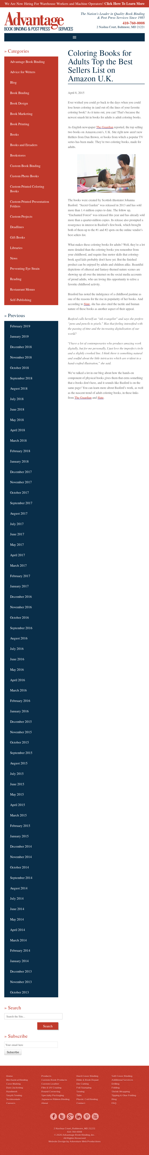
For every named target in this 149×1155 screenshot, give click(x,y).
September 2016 (21, 628)
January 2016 (19, 711)
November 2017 (21, 482)
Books (14, 134)
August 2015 (19, 763)
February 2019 (20, 326)
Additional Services (122, 1080)
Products (46, 1076)
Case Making (13, 1084)
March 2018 (18, 440)
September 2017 (21, 503)
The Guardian (104, 127)
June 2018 (17, 409)
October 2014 (19, 867)
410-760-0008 (134, 23)
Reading (16, 279)
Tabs (79, 1095)
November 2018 (21, 357)
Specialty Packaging (52, 1095)
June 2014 (17, 909)
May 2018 (17, 420)
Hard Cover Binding (87, 1076)
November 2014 (21, 857)
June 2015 (17, 784)
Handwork (11, 1091)
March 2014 (18, 940)
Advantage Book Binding (27, 61)
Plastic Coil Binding (87, 1099)
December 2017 (21, 472)
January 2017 (19, 586)
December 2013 (21, 971)
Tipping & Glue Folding (124, 1095)
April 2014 (17, 929)
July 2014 (17, 898)
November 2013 (21, 982)
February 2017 (20, 576)
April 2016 (17, 680)
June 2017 (17, 534)
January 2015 (19, 836)
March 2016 (18, 690)
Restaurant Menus (22, 289)
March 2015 (18, 815)
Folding (116, 1088)
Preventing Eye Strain (25, 268)
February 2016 (20, 700)
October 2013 (19, 992)
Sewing (80, 1091)
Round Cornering (50, 1091)
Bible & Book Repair (87, 1080)
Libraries (16, 248)
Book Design (19, 103)
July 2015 (17, 773)
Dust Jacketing (14, 1088)
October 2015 (19, 742)
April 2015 (17, 805)
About (44, 1103)
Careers (10, 1103)
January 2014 (19, 961)
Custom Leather (50, 1084)
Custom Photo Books (24, 176)
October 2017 (19, 492)
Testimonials (13, 1099)
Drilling (115, 1084)
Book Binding (19, 93)
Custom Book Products (54, 1080)
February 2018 (20, 451)
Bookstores (18, 155)
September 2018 (21, 378)
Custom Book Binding (25, 165)
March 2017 (18, 565)
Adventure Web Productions (85, 1141)
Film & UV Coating (51, 1088)
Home (9, 1076)
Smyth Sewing (14, 1095)
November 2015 (21, 732)
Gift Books (17, 237)
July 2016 (17, 648)
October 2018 (19, 367)
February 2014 (20, 950)
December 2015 (21, 721)
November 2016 (21, 607)
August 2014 (19, 888)
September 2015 (21, 752)
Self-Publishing (20, 300)
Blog (13, 82)
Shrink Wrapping (121, 1091)
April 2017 (17, 555)
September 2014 (21, 877)
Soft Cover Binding (122, 1076)
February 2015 (20, 825)
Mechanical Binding (17, 1080)
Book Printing (19, 124)
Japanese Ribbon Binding (55, 1099)
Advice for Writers (22, 72)
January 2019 (19, 336)
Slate (87, 304)
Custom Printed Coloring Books (27, 188)
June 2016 (17, 659)
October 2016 (19, 617)
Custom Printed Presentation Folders (29, 203)
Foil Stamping (83, 1088)
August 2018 (19, 388)
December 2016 (21, 596)
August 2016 (19, 638)
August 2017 (19, 513)
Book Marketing (21, 113)
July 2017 (17, 524)
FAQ (114, 1103)
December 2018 (21, 347)
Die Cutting (82, 1084)
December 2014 (21, 846)
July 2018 (17, 399)
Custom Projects (21, 216)
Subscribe (13, 1052)
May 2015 (17, 794)
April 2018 (17, 430)
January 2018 (19, 461)
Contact (80, 1103)
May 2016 (17, 669)
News (13, 258)
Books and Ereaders (23, 145)
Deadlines (17, 227)
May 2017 (17, 544)
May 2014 (17, 919)
